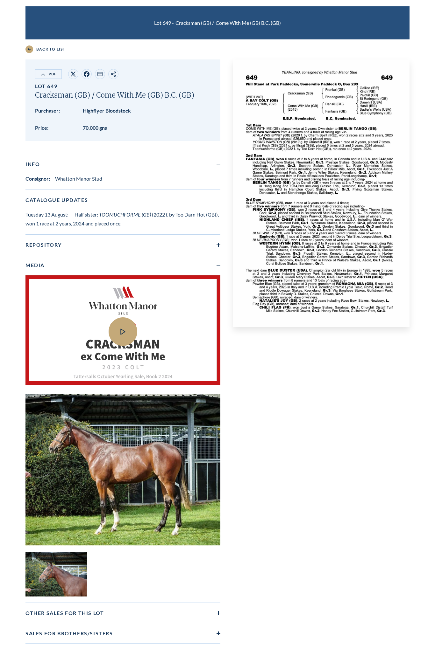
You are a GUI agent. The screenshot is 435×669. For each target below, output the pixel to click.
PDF (52, 74)
